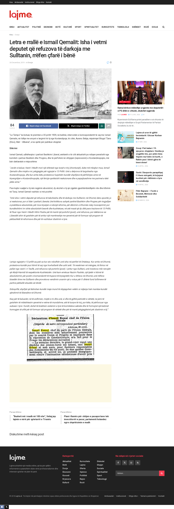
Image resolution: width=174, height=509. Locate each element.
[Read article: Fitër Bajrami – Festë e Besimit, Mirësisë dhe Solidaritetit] (126, 195)
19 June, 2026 (134, 115)
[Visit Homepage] (21, 14)
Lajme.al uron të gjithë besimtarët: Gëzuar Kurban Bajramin (149, 135)
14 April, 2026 (142, 185)
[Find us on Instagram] (131, 462)
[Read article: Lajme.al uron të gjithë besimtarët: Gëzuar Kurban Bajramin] (126, 137)
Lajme (82, 465)
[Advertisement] (60, 241)
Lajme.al (18, 496)
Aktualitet (23, 27)
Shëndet (136, 27)
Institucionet (29, 2)
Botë (57, 27)
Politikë (36, 27)
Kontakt (49, 2)
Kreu (11, 2)
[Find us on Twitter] (124, 462)
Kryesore (67, 479)
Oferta (83, 468)
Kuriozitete (108, 27)
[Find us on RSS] (137, 462)
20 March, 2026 (143, 200)
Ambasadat (19, 2)
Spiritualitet (91, 27)
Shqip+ (100, 465)
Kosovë (66, 475)
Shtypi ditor (40, 2)
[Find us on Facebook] (118, 462)
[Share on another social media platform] (108, 126)
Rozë (146, 27)
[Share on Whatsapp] (102, 126)
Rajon (82, 479)
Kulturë (67, 27)
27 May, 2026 (142, 142)
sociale (100, 468)
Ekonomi (48, 27)
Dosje (155, 27)
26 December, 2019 (17, 62)
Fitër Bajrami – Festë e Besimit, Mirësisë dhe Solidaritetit (147, 194)
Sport (78, 27)
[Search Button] (163, 27)
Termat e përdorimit (148, 496)
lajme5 (124, 115)
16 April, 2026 (142, 166)
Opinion (83, 472)
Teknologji (123, 27)
